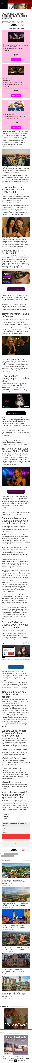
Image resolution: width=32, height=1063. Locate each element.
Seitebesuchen (16, 60)
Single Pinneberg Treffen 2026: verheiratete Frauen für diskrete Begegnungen (13, 971)
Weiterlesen (21, 1060)
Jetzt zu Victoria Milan (16, 289)
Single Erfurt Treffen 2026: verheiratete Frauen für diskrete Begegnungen (16, 948)
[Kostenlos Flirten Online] (16, 4)
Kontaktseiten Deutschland (11, 854)
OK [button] (15, 1060)
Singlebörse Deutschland (8, 855)
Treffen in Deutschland (17, 21)
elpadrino (5, 21)
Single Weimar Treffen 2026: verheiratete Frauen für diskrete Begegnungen (13, 881)
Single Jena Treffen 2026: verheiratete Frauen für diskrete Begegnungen (15, 904)
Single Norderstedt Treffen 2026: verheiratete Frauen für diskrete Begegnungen (13, 994)
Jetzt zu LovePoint (16, 667)
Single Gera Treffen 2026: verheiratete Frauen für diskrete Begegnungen (15, 926)
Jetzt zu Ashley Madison (16, 413)
